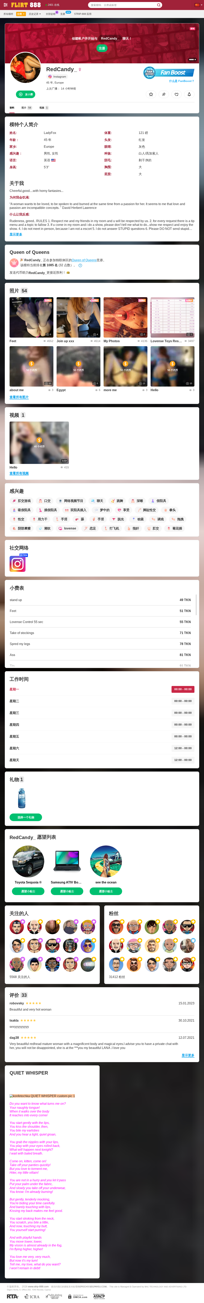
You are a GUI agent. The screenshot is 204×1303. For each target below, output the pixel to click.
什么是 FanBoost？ (181, 81)
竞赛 (62, 14)
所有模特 (8, 14)
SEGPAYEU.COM (98, 1286)
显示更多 (16, 234)
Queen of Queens (84, 260)
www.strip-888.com (38, 1286)
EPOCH (83, 1286)
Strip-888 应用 (82, 14)
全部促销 (50, 14)
